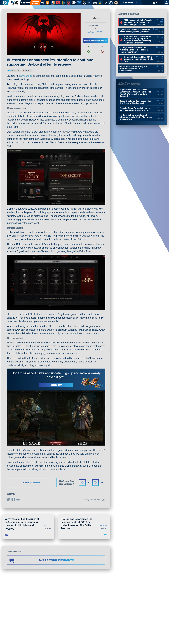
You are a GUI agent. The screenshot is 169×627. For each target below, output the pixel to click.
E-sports (25, 2)
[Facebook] (13, 500)
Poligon (95, 18)
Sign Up (56, 385)
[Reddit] (18, 500)
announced (26, 76)
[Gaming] (43, 2)
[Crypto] (47, 2)
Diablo (28, 70)
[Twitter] (8, 500)
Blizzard (16, 70)
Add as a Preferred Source (95, 40)
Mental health (35, 3)
